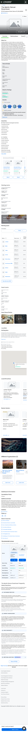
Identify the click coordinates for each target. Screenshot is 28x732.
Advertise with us (4, 702)
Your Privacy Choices (5, 694)
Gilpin (6, 272)
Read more (4, 117)
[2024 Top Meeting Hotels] (9, 106)
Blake (6, 246)
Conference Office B (9, 263)
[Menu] (1, 2)
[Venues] (25, 2)
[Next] (26, 36)
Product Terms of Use (5, 699)
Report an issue (4, 665)
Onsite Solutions (4, 672)
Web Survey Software (5, 683)
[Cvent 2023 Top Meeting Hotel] (19, 106)
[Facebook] (5, 516)
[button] (25, 170)
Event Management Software (7, 675)
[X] (2, 516)
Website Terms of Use (5, 700)
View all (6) (3, 153)
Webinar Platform (4, 685)
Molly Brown (7, 276)
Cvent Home (3, 688)
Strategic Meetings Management (7, 681)
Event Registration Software (6, 677)
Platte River (7, 259)
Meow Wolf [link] (6, 419)
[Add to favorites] (26, 10)
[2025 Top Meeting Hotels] (14, 106)
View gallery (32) (21, 31)
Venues (3, 5)
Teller (6, 250)
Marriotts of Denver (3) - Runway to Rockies (7, 472)
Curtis (6, 254)
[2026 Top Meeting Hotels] (4, 106)
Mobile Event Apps (4, 679)
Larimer (6, 241)
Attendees (3, 228)
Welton (6, 267)
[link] (11, 414)
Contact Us (3, 690)
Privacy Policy (4, 697)
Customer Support (4, 692)
